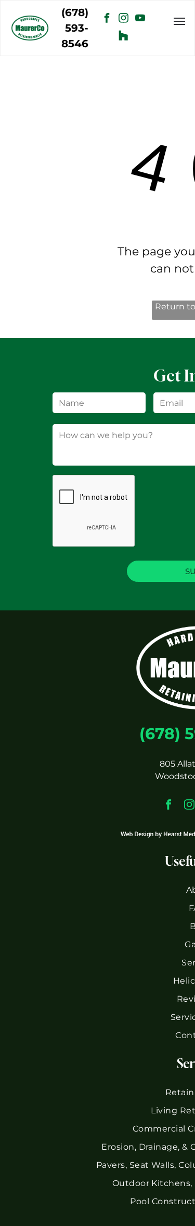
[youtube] (140, 19)
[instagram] (123, 19)
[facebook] (106, 19)
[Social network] (123, 36)
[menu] (179, 21)
